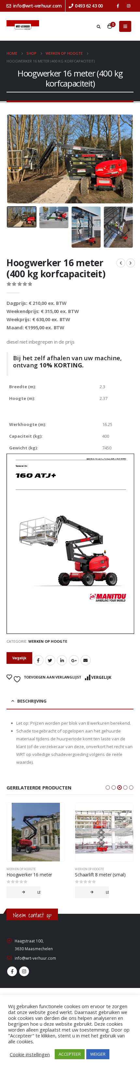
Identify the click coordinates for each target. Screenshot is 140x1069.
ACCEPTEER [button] (70, 1054)
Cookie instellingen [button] (30, 1054)
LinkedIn (62, 660)
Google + (74, 660)
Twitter (50, 660)
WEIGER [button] (97, 1054)
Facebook (38, 660)
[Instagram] (128, 5)
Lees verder (38, 892)
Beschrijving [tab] (32, 701)
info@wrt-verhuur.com (37, 6)
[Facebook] (117, 5)
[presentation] (15, 159)
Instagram (24, 971)
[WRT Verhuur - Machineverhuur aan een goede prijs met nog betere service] (23, 26)
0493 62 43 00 (89, 6)
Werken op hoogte (47, 641)
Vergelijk (101, 677)
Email (85, 660)
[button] (108, 787)
